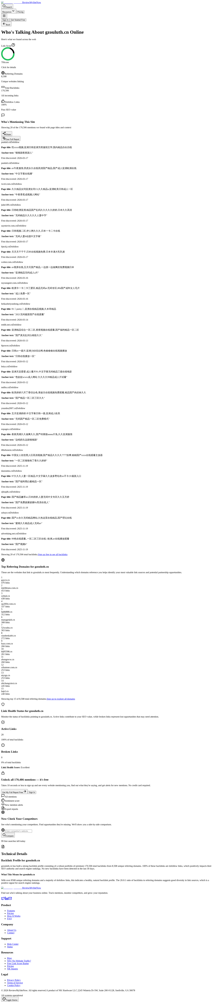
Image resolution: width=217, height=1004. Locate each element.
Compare (10, 836)
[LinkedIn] (6, 899)
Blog (9, 958)
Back (8, 25)
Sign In (5, 20)
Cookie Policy (13, 985)
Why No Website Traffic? (19, 961)
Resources (7, 12)
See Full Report (12, 139)
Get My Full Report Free (12, 792)
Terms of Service (15, 982)
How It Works (13, 916)
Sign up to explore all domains (61, 699)
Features (11, 910)
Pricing (20, 12)
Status (10, 946)
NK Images (12, 969)
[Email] (10, 899)
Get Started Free (18, 20)
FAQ (9, 918)
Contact (10, 932)
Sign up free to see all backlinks (52, 554)
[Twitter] (3, 899)
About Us (11, 930)
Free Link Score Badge (18, 963)
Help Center (12, 944)
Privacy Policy (14, 980)
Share (8, 134)
